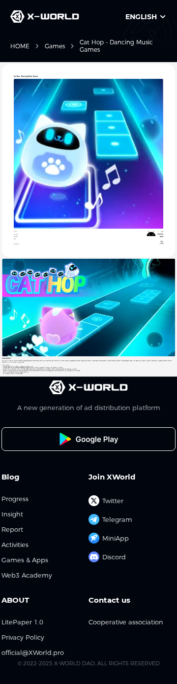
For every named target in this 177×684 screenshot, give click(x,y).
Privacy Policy (22, 637)
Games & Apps (24, 560)
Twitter (112, 501)
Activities (15, 544)
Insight (12, 514)
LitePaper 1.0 (22, 622)
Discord (114, 557)
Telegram (117, 519)
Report (12, 529)
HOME (20, 46)
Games (55, 46)
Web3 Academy (26, 575)
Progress (15, 499)
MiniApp (115, 538)
